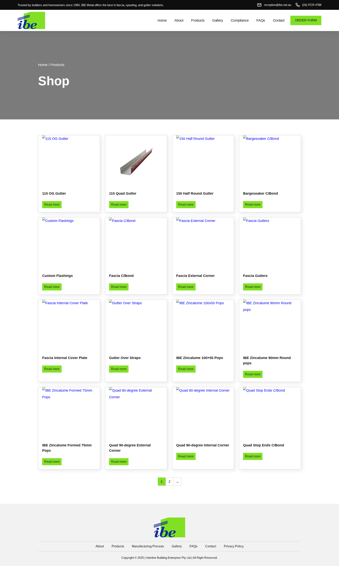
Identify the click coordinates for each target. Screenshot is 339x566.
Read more (52, 204)
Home (162, 20)
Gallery (217, 20)
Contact (278, 20)
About (178, 20)
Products (197, 20)
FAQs (260, 20)
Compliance (240, 20)
